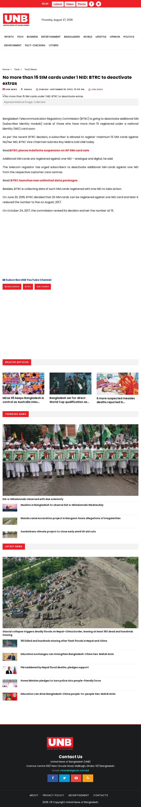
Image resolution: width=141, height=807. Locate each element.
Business (32, 36)
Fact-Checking (35, 45)
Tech (20, 36)
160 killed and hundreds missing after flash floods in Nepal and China (64, 641)
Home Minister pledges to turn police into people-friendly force (61, 680)
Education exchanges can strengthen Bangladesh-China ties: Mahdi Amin (67, 654)
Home (6, 69)
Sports (9, 36)
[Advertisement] (70, 245)
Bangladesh (72, 36)
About (34, 795)
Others (53, 45)
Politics (128, 36)
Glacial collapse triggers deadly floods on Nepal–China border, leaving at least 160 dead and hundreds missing (68, 633)
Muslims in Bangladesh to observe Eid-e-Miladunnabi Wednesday (62, 505)
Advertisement (78, 795)
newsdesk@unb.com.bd (70, 770)
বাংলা (45, 4)
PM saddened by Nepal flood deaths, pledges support (55, 667)
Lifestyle (101, 36)
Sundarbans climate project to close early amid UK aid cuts (58, 531)
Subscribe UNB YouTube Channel (28, 280)
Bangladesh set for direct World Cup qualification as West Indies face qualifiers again (68, 404)
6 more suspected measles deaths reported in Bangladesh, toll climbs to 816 (117, 402)
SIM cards (43, 286)
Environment (12, 45)
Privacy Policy (53, 795)
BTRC (28, 286)
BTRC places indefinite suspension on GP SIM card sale (49, 150)
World (87, 36)
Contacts (100, 795)
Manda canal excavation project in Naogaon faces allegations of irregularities (71, 518)
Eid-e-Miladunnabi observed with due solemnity (33, 499)
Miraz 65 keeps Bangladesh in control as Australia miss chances (23, 402)
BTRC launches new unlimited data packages (43, 180)
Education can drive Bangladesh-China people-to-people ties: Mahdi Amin (68, 694)
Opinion (115, 36)
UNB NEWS (97, 89)
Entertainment (51, 36)
